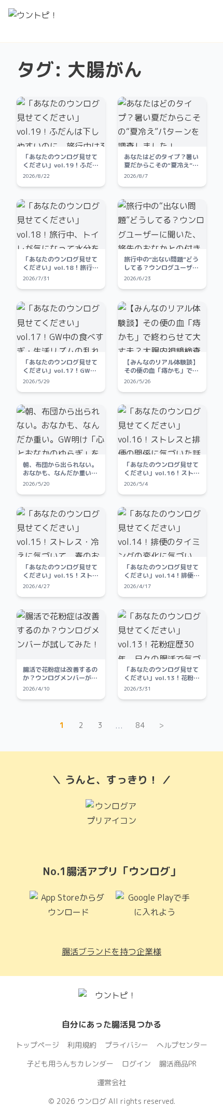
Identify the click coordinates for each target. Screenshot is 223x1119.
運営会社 (111, 1082)
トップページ (37, 1045)
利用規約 (81, 1045)
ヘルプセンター (182, 1045)
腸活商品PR (178, 1064)
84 (140, 725)
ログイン (136, 1064)
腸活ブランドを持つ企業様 (111, 951)
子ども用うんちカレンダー (70, 1064)
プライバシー (126, 1045)
